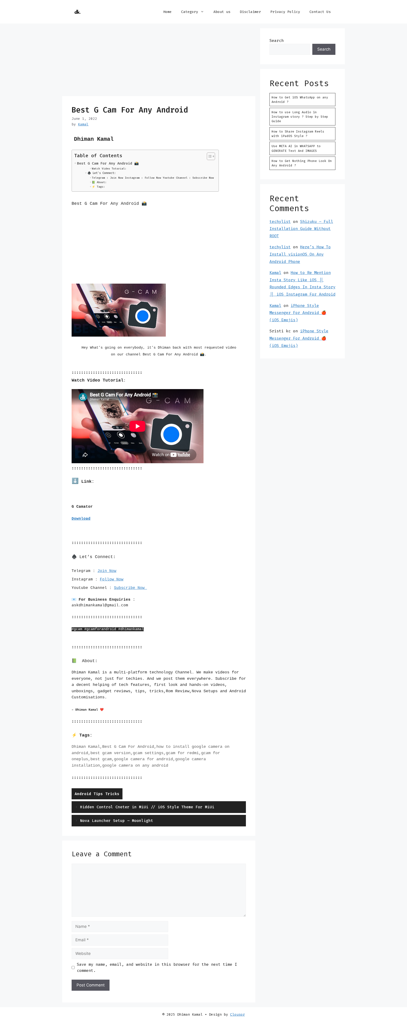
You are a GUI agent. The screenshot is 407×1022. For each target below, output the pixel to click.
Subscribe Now (130, 588)
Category (189, 11)
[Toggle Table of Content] (208, 156)
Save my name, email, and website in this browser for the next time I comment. (157, 967)
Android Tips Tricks (97, 793)
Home (167, 11)
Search (276, 40)
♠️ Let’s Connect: (101, 173)
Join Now (107, 571)
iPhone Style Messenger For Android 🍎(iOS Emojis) (297, 312)
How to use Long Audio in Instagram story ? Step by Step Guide (300, 116)
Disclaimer (250, 11)
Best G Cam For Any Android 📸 (108, 163)
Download (81, 519)
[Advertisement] (158, 61)
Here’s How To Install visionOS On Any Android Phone (300, 254)
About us (221, 11)
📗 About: (99, 182)
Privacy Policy (285, 11)
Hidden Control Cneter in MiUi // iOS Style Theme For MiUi (147, 807)
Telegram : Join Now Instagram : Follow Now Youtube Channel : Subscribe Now (153, 178)
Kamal (275, 272)
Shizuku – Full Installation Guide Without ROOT (301, 228)
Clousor (237, 1014)
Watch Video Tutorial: (109, 168)
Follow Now (111, 579)
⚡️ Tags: (98, 187)
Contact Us (320, 11)
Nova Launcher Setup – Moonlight (116, 820)
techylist (280, 221)
